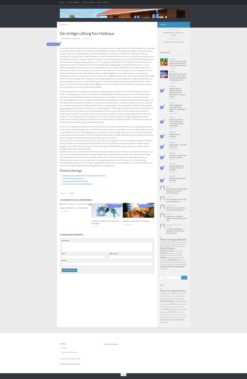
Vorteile (185, 264)
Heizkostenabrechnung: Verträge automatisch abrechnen (176, 168)
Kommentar (65, 240)
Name (64, 253)
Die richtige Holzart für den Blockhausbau (77, 184)
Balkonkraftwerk (167, 244)
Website (64, 260)
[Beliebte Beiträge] (170, 55)
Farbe (173, 251)
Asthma (185, 242)
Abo (161, 237)
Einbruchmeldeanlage (180, 246)
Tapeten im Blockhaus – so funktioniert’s (74, 208)
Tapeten (168, 264)
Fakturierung (166, 251)
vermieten (180, 264)
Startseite (61, 2)
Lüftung (71, 193)
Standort (169, 262)
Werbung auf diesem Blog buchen (70, 364)
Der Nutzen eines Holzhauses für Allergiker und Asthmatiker (84, 175)
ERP (175, 249)
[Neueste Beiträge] (163, 55)
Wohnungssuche (164, 269)
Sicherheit (172, 260)
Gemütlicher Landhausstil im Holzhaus (136, 221)
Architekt (173, 242)
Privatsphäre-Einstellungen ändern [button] (70, 359)
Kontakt (64, 348)
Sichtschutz (180, 260)
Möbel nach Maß (102, 2)
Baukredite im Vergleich (111, 344)
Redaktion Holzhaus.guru (71, 38)
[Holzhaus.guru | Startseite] (123, 13)
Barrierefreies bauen (176, 244)
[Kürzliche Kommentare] (177, 55)
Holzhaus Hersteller (88, 2)
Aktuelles (64, 25)
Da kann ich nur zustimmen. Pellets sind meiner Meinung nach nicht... (176, 218)
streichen (173, 262)
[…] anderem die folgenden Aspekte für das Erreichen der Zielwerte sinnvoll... (175, 231)
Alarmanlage (163, 242)
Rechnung (181, 258)
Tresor (176, 264)
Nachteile (168, 258)
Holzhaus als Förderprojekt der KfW (75, 181)
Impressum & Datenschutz (70, 352)
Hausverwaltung (164, 255)
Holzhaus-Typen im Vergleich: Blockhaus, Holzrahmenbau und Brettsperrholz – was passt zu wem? (177, 93)
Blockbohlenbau (171, 246)
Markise (180, 255)
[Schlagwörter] (183, 55)
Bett (166, 246)
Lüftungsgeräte (65, 108)
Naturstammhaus (175, 258)
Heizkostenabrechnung (173, 255)
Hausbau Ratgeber (73, 2)
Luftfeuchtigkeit (115, 65)
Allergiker (168, 242)
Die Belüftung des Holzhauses (73, 178)
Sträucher (178, 262)
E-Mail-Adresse (114, 253)
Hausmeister (180, 253)
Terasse (172, 264)
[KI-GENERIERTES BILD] (164, 89)
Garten (163, 253)
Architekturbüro (179, 242)
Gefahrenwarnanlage (171, 253)
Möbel (163, 257)
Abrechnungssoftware (173, 239)
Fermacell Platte (179, 251)
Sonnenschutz (163, 262)
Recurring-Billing (164, 260)
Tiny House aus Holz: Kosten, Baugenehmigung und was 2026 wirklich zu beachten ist (178, 63)
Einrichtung (167, 248)
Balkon (161, 244)
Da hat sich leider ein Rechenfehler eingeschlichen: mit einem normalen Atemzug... (176, 191)
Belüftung (162, 246)
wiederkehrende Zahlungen (172, 266)
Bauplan (183, 244)
